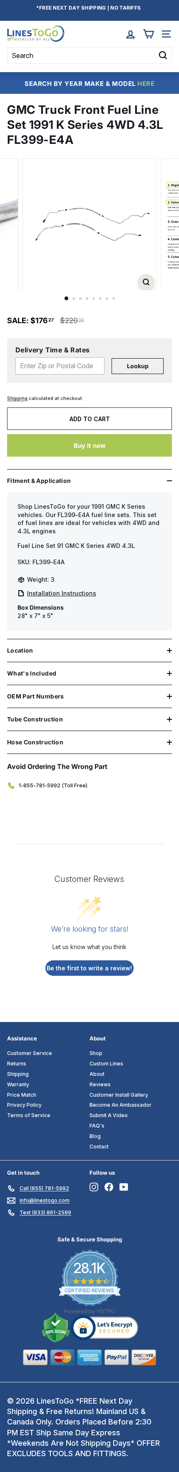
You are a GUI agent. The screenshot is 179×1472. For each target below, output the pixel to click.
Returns (16, 1063)
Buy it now (90, 446)
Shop (96, 1053)
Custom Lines (106, 1063)
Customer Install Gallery (119, 1095)
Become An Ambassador (121, 1105)
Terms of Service (28, 1115)
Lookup (138, 365)
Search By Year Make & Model (89, 84)
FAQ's (97, 1126)
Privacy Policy (24, 1105)
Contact (99, 1146)
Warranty (18, 1084)
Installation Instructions (61, 593)
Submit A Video (109, 1115)
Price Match (21, 1095)
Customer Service (29, 1053)
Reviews (100, 1084)
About (97, 1074)
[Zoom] (146, 282)
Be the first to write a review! (89, 968)
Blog (95, 1136)
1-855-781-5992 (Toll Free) (53, 785)
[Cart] (148, 34)
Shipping (17, 398)
